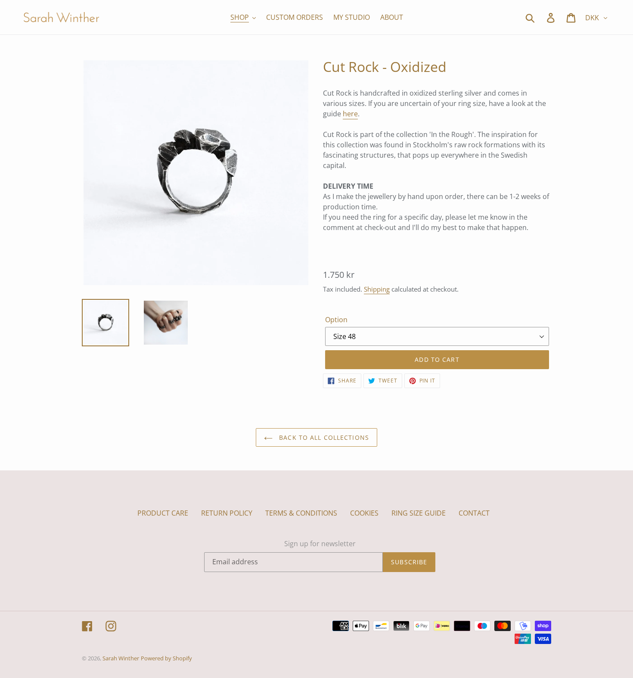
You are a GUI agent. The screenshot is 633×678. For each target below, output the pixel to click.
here (350, 113)
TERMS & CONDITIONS (301, 513)
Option (336, 319)
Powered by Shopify (166, 658)
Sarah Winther (120, 658)
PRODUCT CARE (162, 513)
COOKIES (364, 513)
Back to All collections (323, 437)
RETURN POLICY (226, 513)
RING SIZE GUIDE (418, 513)
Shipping (377, 289)
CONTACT (474, 513)
